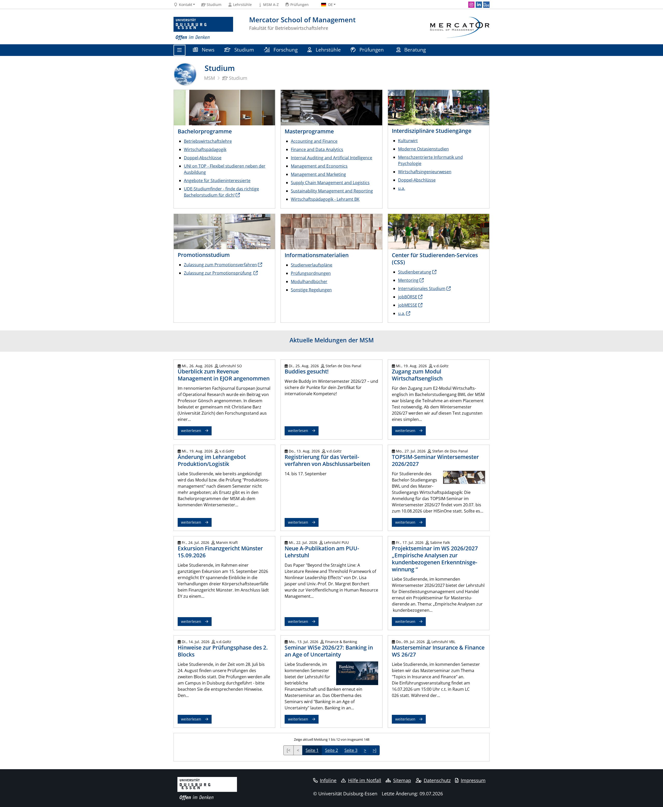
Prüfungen (371, 49)
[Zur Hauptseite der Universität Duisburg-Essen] (203, 28)
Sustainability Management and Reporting (332, 191)
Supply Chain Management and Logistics (330, 182)
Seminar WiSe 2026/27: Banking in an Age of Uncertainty (329, 651)
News (207, 49)
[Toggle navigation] (179, 50)
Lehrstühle (327, 49)
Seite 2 (331, 750)
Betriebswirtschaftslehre (208, 141)
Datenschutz (437, 780)
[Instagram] (471, 5)
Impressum (473, 780)
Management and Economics (319, 166)
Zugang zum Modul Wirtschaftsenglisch (417, 375)
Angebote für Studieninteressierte (217, 180)
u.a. (401, 188)
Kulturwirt (408, 140)
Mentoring (408, 280)
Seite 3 (350, 750)
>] (374, 750)
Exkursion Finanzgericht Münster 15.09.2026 (220, 552)
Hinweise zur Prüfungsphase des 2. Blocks (223, 651)
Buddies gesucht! (307, 371)
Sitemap (402, 780)
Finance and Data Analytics (317, 149)
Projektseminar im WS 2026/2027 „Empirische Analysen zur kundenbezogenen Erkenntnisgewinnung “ (435, 559)
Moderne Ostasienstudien (423, 149)
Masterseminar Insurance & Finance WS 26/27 (438, 651)
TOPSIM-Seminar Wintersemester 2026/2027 (435, 460)
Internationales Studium (421, 288)
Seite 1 (312, 750)
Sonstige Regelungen (311, 290)
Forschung (285, 49)
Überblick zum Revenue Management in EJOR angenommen (224, 375)
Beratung (415, 49)
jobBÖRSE (407, 297)
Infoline (328, 780)
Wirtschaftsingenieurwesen (424, 172)
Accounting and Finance (314, 141)
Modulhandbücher (309, 281)
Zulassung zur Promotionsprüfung (218, 273)
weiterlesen (191, 430)
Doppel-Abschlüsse (202, 158)
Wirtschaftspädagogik (205, 149)
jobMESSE (407, 305)
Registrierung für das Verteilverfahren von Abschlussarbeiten (327, 460)
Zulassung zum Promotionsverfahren (220, 265)
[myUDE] (486, 5)
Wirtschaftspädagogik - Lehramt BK (325, 199)
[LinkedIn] (479, 5)
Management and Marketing (318, 174)
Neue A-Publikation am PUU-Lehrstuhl (322, 552)
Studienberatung (414, 272)
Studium (243, 49)
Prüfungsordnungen (311, 273)
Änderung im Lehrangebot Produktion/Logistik (212, 460)
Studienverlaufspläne (311, 265)
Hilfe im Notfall (364, 780)
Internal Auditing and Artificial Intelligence (331, 158)
